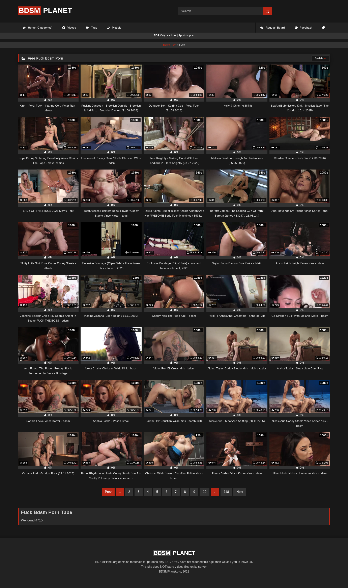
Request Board (275, 27)
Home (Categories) (39, 27)
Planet (45, 10)
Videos (71, 27)
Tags (93, 27)
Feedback (305, 27)
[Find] (267, 11)
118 (226, 491)
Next (239, 491)
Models (116, 27)
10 (204, 491)
